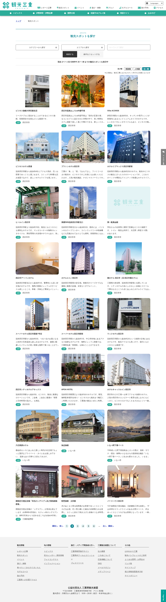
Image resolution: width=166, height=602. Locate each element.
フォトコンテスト (51, 559)
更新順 (128, 69)
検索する (70, 54)
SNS (100, 563)
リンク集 (128, 563)
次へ (104, 526)
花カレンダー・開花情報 (54, 555)
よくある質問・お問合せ (135, 559)
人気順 (137, 69)
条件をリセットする (91, 54)
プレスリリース (77, 563)
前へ (61, 526)
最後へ (111, 526)
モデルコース (22, 572)
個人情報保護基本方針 (134, 572)
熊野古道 (71, 13)
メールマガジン (104, 568)
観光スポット (22, 555)
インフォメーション (52, 563)
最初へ (55, 526)
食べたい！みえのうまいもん (29, 568)
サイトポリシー (131, 576)
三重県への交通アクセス (27, 580)
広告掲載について (105, 559)
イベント (20, 559)
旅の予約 (20, 576)
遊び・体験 (21, 563)
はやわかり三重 (131, 551)
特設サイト (124, 13)
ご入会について (104, 555)
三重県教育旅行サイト (80, 551)
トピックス (17, 13)
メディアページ (104, 572)
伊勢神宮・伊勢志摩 (44, 13)
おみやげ (151, 13)
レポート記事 (22, 551)
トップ (18, 21)
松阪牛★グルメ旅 (98, 13)
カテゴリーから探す (37, 47)
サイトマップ (130, 568)
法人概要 (101, 551)
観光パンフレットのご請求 (135, 555)
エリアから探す (83, 47)
